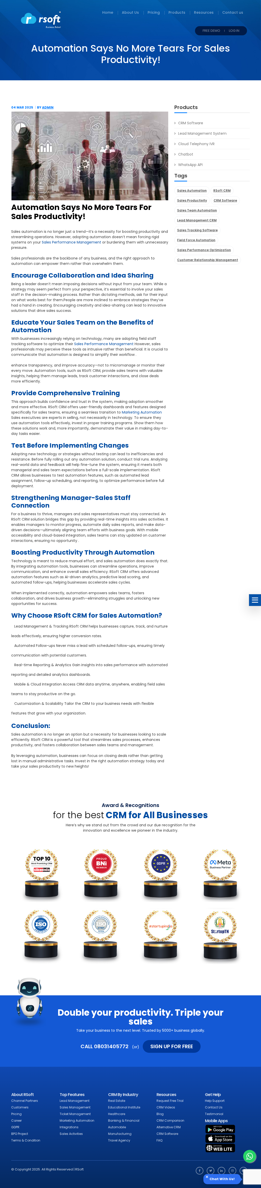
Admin (48, 107)
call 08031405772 (104, 1046)
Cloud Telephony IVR (196, 143)
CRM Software (190, 123)
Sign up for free (171, 1046)
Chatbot (185, 154)
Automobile (117, 1127)
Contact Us (214, 1107)
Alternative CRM (168, 1127)
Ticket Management (75, 1114)
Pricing (154, 12)
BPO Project (19, 1134)
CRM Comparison (170, 1120)
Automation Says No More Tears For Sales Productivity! (81, 212)
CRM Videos (165, 1107)
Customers (20, 1107)
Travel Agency (119, 1140)
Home (107, 12)
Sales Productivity (192, 200)
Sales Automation (192, 190)
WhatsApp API (190, 164)
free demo (211, 30)
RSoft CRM (222, 190)
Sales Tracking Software (197, 230)
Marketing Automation (141, 412)
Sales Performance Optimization (204, 250)
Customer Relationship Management (207, 260)
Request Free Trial (170, 1101)
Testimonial (214, 1114)
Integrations (69, 1127)
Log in (234, 30)
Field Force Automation (196, 240)
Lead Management (74, 1101)
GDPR (15, 1127)
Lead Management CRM (197, 220)
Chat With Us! (222, 1179)
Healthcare (116, 1114)
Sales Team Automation (197, 210)
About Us (130, 12)
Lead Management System (202, 133)
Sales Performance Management (71, 242)
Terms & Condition (25, 1140)
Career (16, 1120)
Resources (204, 12)
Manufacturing (120, 1134)
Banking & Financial (123, 1120)
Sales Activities (71, 1134)
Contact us (232, 12)
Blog (160, 1114)
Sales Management (75, 1107)
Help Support (215, 1101)
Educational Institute (124, 1107)
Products (176, 12)
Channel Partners (24, 1101)
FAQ (159, 1140)
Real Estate (116, 1101)
